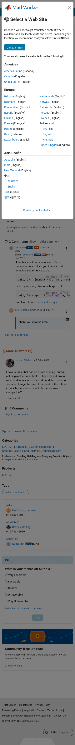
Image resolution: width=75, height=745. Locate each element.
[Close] (69, 7)
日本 (7, 191)
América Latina (13, 71)
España (8, 112)
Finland (8, 118)
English (47, 134)
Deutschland (11, 107)
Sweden (44, 118)
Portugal (45, 112)
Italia (7, 134)
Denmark (9, 101)
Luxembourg (11, 139)
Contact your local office (37, 210)
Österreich (46, 107)
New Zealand (12, 170)
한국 (7, 197)
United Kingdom (49, 144)
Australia (9, 159)
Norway (44, 101)
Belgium (9, 96)
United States (12, 81)
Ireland (8, 128)
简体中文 (13, 181)
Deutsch (48, 128)
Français (48, 139)
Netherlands (47, 96)
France (8, 123)
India (7, 165)
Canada (9, 76)
